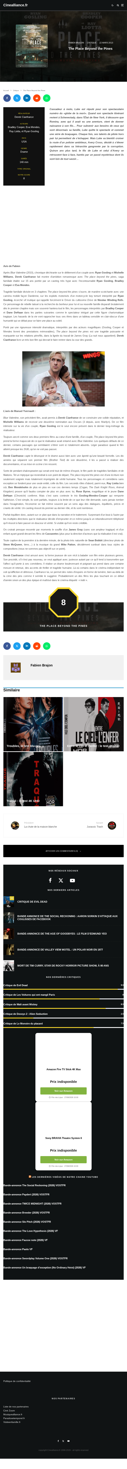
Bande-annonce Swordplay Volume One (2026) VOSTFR (35, 1258)
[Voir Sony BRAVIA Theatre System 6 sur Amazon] (63, 1119)
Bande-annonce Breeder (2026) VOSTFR (26, 1212)
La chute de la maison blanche (40, 825)
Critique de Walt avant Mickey (20, 1004)
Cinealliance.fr (15, 5)
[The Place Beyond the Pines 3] (63, 379)
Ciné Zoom (9, 1410)
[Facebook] (58, 1441)
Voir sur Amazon (63, 1091)
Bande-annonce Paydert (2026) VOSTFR (26, 1194)
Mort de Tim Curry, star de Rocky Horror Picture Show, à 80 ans (63, 965)
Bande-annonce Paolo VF (18, 1249)
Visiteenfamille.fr (12, 1422)
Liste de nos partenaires (16, 1406)
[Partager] (7, 98)
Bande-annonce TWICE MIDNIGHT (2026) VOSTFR (32, 1203)
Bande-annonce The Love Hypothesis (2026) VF (30, 1230)
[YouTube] (68, 1441)
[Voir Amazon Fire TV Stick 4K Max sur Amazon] (63, 1050)
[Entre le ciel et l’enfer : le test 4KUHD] (94, 724)
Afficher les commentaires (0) (62, 851)
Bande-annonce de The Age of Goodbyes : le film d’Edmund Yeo (62, 933)
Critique (91, 43)
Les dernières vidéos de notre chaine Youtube (65, 1177)
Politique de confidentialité (17, 1381)
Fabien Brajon (76, 43)
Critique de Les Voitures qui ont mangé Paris (29, 994)
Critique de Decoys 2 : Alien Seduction (25, 1013)
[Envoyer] (37, 98)
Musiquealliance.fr (12, 1414)
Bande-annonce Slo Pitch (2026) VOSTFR (27, 1221)
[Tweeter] (17, 98)
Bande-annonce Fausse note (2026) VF (25, 1240)
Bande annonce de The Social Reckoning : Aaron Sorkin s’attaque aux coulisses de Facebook (67, 918)
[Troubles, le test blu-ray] (33, 724)
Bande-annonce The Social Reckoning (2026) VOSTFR (34, 1185)
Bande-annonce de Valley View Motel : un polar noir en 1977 (60, 949)
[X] (63, 1441)
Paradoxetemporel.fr (14, 1418)
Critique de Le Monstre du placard (23, 1023)
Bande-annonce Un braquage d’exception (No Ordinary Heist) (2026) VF (44, 1267)
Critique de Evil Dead (32, 901)
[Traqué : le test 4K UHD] (33, 779)
